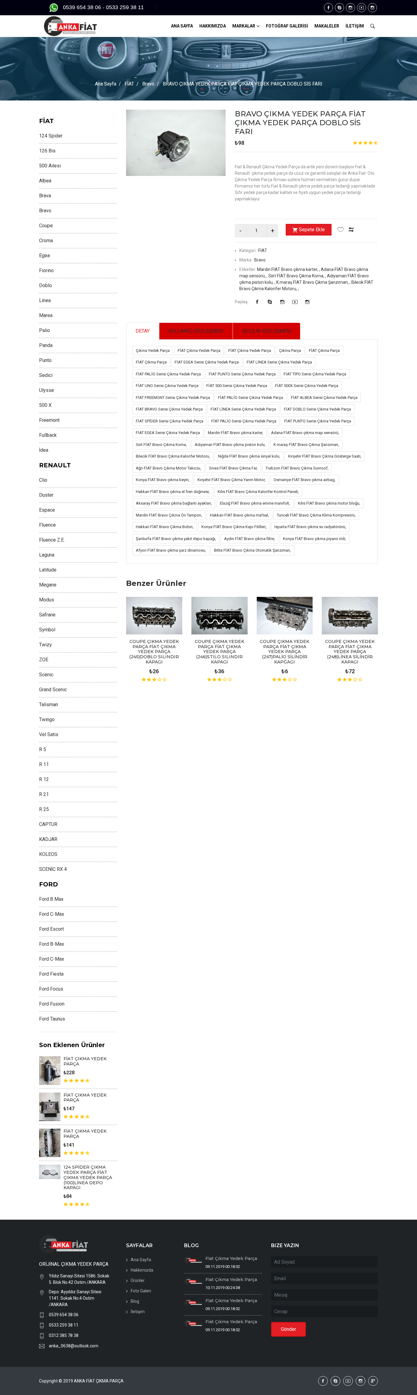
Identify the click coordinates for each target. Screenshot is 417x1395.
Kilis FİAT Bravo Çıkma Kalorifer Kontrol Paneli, (258, 491)
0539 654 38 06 (63, 1314)
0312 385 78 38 (63, 1335)
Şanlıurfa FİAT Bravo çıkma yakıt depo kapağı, (176, 538)
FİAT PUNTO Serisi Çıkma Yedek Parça (242, 374)
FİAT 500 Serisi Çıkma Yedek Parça (236, 385)
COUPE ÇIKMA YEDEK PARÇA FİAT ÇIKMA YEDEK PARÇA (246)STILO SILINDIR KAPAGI (219, 652)
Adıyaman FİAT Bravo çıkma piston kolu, (230, 444)
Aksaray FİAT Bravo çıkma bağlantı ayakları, (174, 503)
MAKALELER (326, 26)
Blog (135, 1301)
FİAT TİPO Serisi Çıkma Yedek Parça (315, 374)
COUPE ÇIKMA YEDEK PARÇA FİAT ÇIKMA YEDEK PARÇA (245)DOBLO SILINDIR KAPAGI (154, 652)
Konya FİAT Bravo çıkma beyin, (163, 479)
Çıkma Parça (290, 350)
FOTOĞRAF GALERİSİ (287, 26)
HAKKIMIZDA (212, 26)
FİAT (129, 84)
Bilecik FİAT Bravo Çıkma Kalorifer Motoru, (173, 456)
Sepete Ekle (312, 229)
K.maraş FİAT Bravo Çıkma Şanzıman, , (313, 282)
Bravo (148, 84)
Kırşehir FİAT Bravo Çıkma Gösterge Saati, (324, 456)
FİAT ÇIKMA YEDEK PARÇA (85, 1061)
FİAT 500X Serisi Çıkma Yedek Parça (306, 385)
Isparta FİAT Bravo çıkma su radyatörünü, (310, 526)
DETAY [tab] (143, 331)
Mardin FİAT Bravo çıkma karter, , (289, 269)
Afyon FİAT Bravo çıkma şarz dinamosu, (171, 550)
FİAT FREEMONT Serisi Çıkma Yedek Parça (173, 397)
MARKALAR (243, 26)
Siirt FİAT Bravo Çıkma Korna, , (297, 275)
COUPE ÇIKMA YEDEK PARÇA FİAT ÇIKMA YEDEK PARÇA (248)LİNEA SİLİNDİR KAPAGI (350, 652)
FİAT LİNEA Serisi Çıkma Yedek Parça (279, 362)
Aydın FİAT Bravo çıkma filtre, (249, 538)
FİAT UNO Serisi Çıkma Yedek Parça (167, 385)
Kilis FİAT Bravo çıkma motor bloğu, (329, 503)
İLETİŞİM (355, 26)
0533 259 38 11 (63, 1325)
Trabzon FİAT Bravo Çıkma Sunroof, (297, 468)
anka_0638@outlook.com (73, 1345)
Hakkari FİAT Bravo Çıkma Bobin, (165, 526)
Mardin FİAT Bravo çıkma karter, (235, 432)
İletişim (138, 1311)
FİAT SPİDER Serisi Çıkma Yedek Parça (169, 421)
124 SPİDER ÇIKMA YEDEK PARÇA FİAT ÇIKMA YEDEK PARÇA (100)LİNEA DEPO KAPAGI (87, 1177)
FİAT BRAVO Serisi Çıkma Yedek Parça (169, 409)
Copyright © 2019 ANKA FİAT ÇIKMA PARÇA (81, 1381)
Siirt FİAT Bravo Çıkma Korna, (161, 444)
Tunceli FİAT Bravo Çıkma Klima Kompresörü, (316, 515)
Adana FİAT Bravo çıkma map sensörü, (305, 432)
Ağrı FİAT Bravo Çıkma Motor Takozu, (168, 468)
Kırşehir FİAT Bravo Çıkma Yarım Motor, (232, 479)
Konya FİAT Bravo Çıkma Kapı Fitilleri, (234, 526)
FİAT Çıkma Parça (324, 350)
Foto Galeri (141, 1290)
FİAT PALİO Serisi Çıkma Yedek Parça (168, 374)
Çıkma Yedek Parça (153, 350)
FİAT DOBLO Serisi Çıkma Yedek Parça (317, 409)
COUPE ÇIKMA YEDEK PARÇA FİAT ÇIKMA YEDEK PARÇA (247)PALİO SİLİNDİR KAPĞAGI (284, 652)
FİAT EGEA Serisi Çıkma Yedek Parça (207, 362)
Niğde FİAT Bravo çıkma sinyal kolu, (249, 456)
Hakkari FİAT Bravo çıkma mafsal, (239, 515)
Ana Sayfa (105, 84)
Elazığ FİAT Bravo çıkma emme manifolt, (255, 503)
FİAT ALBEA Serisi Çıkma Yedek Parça (324, 397)
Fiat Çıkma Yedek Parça (231, 1258)
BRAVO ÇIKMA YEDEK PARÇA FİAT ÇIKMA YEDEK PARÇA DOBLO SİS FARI (300, 122)
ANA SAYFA (182, 26)
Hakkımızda (142, 1270)
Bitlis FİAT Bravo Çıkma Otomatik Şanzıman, (252, 550)
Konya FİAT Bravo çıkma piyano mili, (314, 538)
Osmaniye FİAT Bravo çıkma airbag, (304, 479)
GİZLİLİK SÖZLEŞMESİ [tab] (266, 331)
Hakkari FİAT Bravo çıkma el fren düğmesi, (173, 491)
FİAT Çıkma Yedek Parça (199, 350)
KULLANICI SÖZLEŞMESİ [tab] (196, 331)
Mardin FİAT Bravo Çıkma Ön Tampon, (169, 515)
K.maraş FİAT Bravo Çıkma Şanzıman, (306, 444)
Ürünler (138, 1280)
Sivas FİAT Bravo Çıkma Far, (233, 468)
